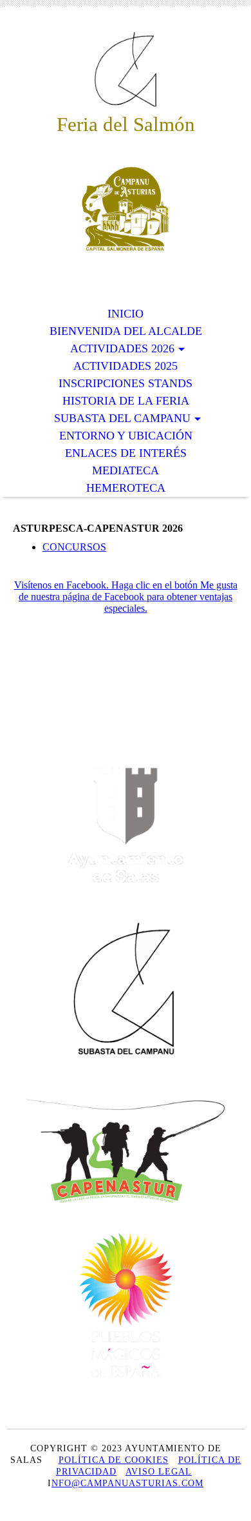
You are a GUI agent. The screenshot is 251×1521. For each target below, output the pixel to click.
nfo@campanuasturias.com (127, 1483)
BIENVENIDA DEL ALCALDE (126, 331)
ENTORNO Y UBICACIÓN (125, 435)
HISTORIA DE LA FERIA (125, 400)
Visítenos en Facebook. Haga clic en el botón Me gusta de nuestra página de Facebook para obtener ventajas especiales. (125, 596)
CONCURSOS (74, 546)
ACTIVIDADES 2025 (125, 365)
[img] (125, 69)
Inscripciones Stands (125, 383)
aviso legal (159, 1471)
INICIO (125, 313)
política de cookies (114, 1460)
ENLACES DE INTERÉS (126, 453)
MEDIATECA (125, 470)
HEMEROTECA (125, 487)
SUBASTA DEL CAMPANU (122, 418)
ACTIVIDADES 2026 (122, 348)
